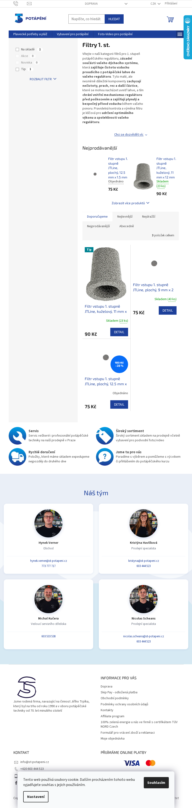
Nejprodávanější (98, 226)
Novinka (29, 62)
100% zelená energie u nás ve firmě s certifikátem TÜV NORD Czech (139, 724)
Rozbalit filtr (41, 79)
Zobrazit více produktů (128, 203)
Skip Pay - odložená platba (119, 692)
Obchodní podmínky (115, 698)
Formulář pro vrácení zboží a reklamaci (128, 732)
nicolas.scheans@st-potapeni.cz (143, 636)
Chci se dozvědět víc (129, 134)
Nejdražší (148, 216)
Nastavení (35, 796)
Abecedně (126, 226)
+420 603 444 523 (32, 768)
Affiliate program (112, 716)
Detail (119, 332)
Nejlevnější (125, 216)
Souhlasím (156, 782)
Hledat (114, 19)
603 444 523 (144, 566)
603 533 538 (48, 636)
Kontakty (107, 710)
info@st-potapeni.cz (34, 762)
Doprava (91, 4)
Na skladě (31, 49)
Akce (27, 56)
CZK (154, 4)
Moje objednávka (113, 738)
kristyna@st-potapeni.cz (143, 561)
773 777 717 (48, 566)
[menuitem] (30, 34)
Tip (26, 69)
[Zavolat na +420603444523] (20, 3)
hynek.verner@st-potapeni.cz (48, 561)
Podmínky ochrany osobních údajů (124, 704)
